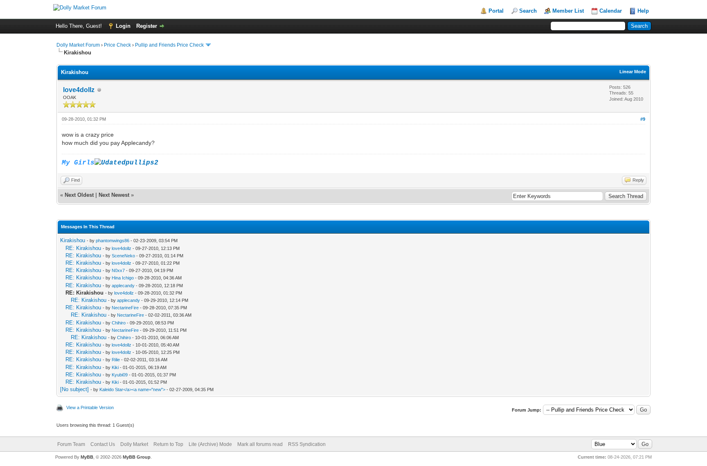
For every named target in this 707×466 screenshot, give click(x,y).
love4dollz (79, 89)
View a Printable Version (90, 407)
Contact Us (102, 444)
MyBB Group (137, 457)
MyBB (87, 457)
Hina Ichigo (123, 277)
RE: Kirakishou (83, 248)
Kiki (115, 367)
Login (123, 26)
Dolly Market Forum (78, 45)
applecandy (123, 285)
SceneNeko (123, 255)
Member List (568, 11)
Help (643, 11)
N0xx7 (118, 270)
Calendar (610, 11)
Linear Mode (632, 71)
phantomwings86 (112, 240)
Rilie (116, 359)
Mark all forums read (260, 444)
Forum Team (71, 444)
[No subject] (74, 389)
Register (146, 26)
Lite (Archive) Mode (210, 444)
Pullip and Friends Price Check (169, 45)
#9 (642, 119)
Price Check (117, 45)
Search (528, 11)
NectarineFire (125, 307)
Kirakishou (72, 240)
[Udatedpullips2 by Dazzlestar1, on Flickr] (126, 163)
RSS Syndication (307, 444)
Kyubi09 (120, 374)
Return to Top (168, 444)
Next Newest (114, 195)
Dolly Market (134, 444)
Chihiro (119, 322)
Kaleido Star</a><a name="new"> (132, 389)
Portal (496, 11)
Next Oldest (79, 195)
